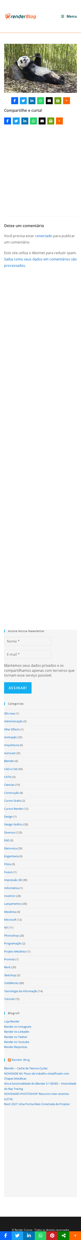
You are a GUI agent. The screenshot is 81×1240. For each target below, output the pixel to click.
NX (6, 927)
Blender (9, 761)
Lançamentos (13, 904)
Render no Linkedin (16, 1032)
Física (7, 864)
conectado (43, 235)
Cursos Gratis (12, 801)
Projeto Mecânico (15, 951)
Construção (11, 793)
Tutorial (9, 999)
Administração (13, 721)
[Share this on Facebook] (14, 100)
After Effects (12, 729)
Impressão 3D (13, 880)
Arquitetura (11, 745)
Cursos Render (13, 809)
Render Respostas (15, 1047)
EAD (6, 840)
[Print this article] (57, 100)
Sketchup (10, 975)
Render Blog (21, 1060)
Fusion (8, 872)
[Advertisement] (40, 169)
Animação (10, 737)
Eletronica (10, 848)
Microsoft (10, 920)
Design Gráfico (13, 824)
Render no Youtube (16, 1042)
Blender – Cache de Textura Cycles (26, 1068)
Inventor (9, 896)
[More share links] (66, 100)
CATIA (8, 777)
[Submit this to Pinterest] (52, 1235)
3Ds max (9, 713)
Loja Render (11, 1021)
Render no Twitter (15, 1037)
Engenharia (11, 856)
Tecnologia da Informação (20, 991)
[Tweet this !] (23, 100)
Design (8, 816)
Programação (12, 943)
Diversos (9, 832)
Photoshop (11, 935)
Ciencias (9, 785)
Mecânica (10, 912)
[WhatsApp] (40, 100)
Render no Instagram (17, 1027)
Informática (11, 888)
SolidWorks (11, 983)
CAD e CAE (10, 769)
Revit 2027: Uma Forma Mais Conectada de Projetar (37, 1104)
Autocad (9, 753)
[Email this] (49, 100)
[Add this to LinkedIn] (32, 100)
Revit (7, 967)
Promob (9, 959)
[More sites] (64, 1235)
